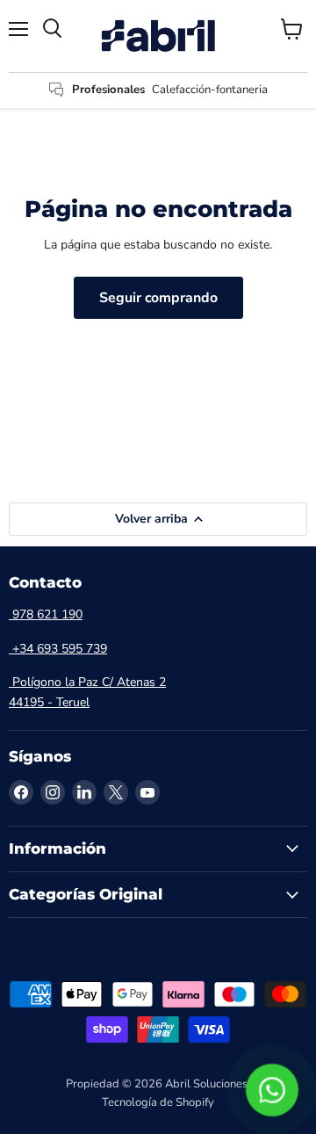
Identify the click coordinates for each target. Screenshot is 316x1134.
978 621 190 (46, 614)
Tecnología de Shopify (158, 1102)
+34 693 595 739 (58, 648)
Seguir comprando (158, 297)
